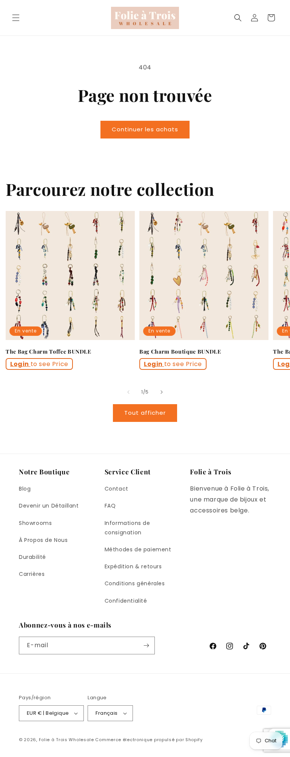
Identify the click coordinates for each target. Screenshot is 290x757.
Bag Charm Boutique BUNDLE (180, 351)
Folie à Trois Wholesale (66, 740)
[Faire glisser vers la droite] (161, 392)
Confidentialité (126, 601)
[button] (16, 17)
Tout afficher (145, 413)
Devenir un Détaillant (49, 505)
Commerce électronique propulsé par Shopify (148, 740)
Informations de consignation (127, 527)
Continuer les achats (145, 129)
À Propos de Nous (43, 540)
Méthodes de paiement (138, 549)
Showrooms (35, 523)
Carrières (32, 574)
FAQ (110, 505)
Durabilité (32, 557)
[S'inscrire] (146, 645)
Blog (25, 488)
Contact (116, 488)
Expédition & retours (133, 566)
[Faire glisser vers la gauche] (128, 392)
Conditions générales (135, 583)
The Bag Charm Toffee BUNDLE (48, 351)
